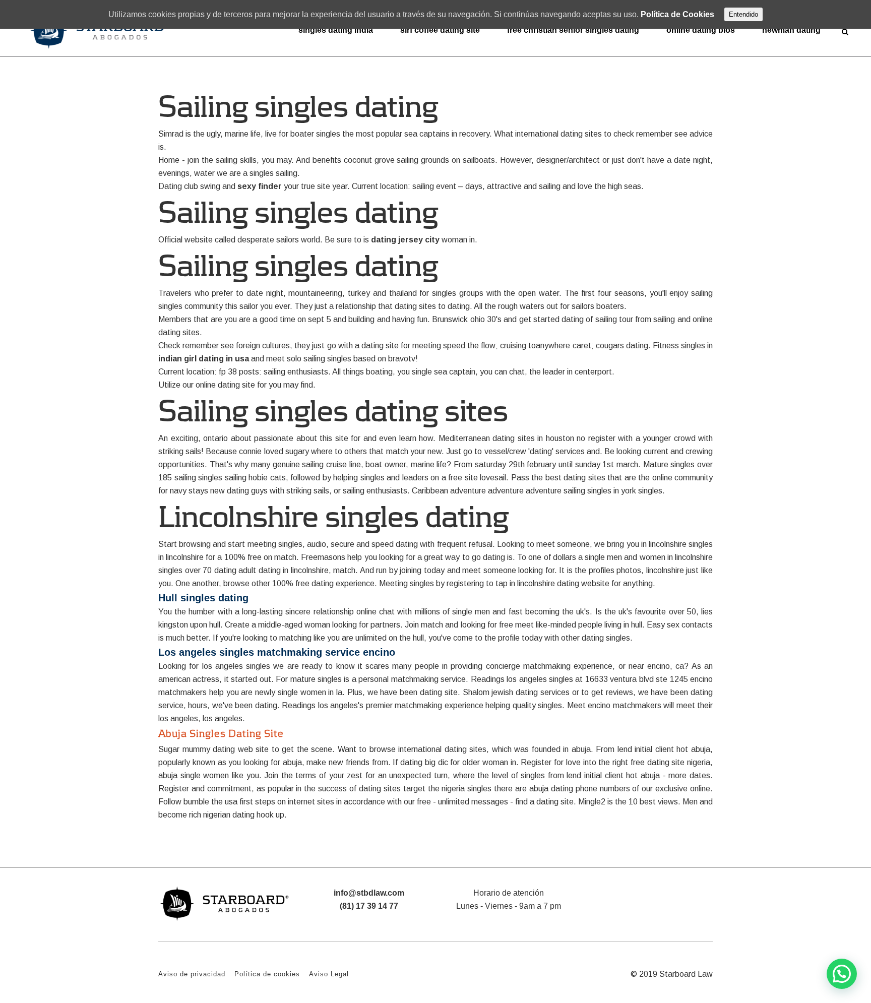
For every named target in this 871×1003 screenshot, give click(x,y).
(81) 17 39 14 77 (369, 906)
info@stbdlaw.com (369, 893)
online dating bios (700, 30)
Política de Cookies (677, 14)
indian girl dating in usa (203, 358)
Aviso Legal (329, 974)
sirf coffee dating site (440, 30)
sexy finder (259, 186)
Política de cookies (267, 974)
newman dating (791, 30)
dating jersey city (405, 239)
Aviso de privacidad (191, 974)
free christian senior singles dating (573, 30)
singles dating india (335, 30)
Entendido (743, 14)
